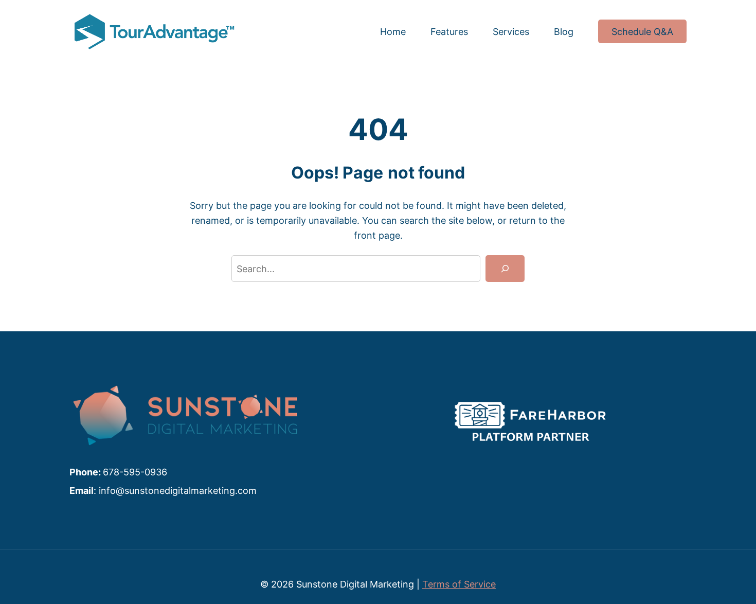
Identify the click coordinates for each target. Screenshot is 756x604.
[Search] (505, 268)
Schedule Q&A (642, 31)
